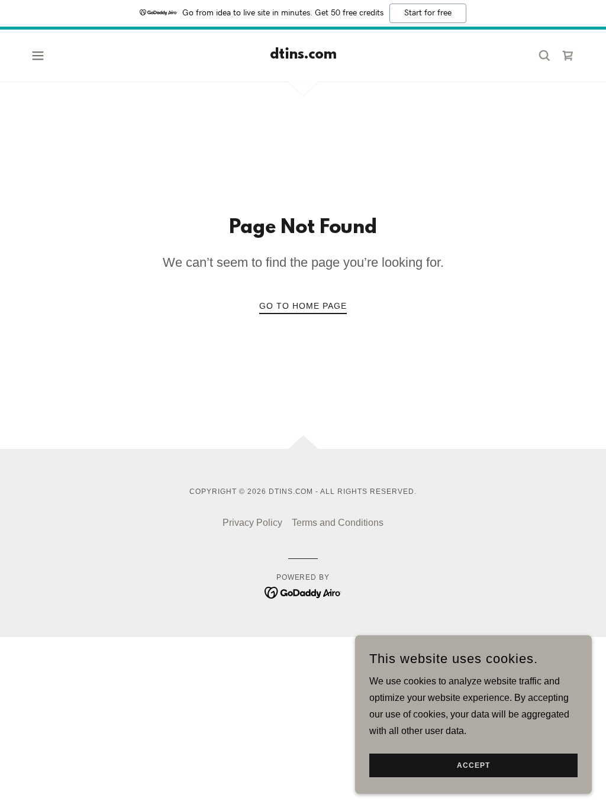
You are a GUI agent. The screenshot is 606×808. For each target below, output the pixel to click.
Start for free (428, 13)
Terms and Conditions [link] (337, 523)
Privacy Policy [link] (252, 523)
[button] (38, 55)
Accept (473, 765)
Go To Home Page (303, 306)
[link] (303, 55)
